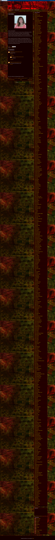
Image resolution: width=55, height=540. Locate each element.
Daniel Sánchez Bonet (37, 121)
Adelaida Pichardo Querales (38, 20)
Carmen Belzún (37, 84)
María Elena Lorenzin (37, 318)
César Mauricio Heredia (38, 92)
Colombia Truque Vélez (38, 104)
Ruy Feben (36, 455)
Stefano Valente (37, 481)
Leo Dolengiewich (37, 276)
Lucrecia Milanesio (37, 293)
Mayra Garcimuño (37, 347)
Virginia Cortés (37, 498)
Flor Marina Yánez (37, 172)
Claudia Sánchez (37, 100)
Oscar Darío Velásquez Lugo (38, 392)
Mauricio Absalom (37, 343)
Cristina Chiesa (37, 113)
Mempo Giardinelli (37, 350)
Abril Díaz (36, 17)
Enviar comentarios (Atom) (22, 82)
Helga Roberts (36, 201)
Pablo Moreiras (37, 401)
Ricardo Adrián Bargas (38, 435)
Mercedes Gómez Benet (38, 351)
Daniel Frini (36, 120)
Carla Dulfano (12, 47)
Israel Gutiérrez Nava (37, 208)
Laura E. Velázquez (37, 271)
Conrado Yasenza (37, 108)
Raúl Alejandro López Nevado (38, 430)
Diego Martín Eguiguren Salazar (39, 133)
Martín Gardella (37, 335)
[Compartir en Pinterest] (15, 46)
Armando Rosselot (37, 70)
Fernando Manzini (37, 167)
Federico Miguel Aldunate (38, 162)
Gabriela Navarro (37, 183)
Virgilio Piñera (36, 497)
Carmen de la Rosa (37, 87)
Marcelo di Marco (37, 308)
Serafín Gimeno (37, 467)
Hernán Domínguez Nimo (38, 204)
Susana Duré (36, 484)
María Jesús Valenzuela (38, 322)
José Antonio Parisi (37, 237)
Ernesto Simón (37, 145)
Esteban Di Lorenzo (37, 147)
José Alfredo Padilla (37, 234)
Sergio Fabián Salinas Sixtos (38, 472)
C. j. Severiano (37, 74)
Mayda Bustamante (37, 346)
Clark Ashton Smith (37, 96)
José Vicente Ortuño (37, 247)
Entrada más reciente (11, 79)
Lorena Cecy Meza (37, 288)
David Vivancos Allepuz (38, 126)
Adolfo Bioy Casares (37, 21)
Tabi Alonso (36, 485)
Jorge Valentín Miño (37, 233)
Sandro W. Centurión (37, 459)
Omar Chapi (36, 388)
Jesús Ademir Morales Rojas (38, 218)
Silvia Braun (36, 477)
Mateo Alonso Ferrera (37, 342)
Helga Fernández (37, 200)
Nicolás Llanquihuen (37, 380)
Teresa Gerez (36, 489)
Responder (12, 59)
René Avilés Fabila (37, 434)
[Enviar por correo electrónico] (12, 46)
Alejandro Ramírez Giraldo (38, 41)
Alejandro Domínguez (37, 38)
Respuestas (12, 55)
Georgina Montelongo (37, 184)
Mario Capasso (37, 330)
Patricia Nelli (36, 413)
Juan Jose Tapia (37, 258)
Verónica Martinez (37, 492)
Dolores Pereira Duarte (38, 137)
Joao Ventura (36, 222)
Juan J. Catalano (37, 255)
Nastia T (36, 371)
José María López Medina (38, 246)
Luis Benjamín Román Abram (38, 296)
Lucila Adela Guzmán (37, 292)
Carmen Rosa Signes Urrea (38, 88)
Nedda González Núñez (38, 372)
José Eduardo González (38, 238)
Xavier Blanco (36, 505)
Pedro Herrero (36, 418)
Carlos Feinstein (37, 80)
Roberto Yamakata (37, 442)
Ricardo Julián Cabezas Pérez (39, 438)
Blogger (33, 538)
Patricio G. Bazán (37, 414)
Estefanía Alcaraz (37, 150)
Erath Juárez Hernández (38, 142)
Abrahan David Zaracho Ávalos (39, 16)
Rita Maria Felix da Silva (38, 439)
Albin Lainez (36, 34)
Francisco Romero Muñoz (38, 175)
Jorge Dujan (36, 226)
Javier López (36, 217)
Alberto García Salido (37, 29)
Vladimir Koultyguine (37, 501)
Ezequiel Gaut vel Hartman (38, 154)
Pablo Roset (36, 402)
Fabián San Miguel (37, 159)
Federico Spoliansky (37, 163)
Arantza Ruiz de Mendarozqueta (39, 66)
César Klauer (36, 91)
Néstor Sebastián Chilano (38, 376)
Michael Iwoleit (37, 354)
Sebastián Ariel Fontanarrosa (38, 464)
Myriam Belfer (36, 367)
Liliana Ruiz (36, 284)
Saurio (35, 463)
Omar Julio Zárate (37, 389)
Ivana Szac (36, 209)
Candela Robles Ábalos (38, 75)
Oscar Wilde (36, 397)
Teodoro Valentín (37, 488)
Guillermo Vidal (37, 191)
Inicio (21, 79)
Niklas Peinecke (37, 381)
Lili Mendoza (36, 279)
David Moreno (36, 125)
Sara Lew (36, 460)
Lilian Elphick (36, 280)
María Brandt (36, 314)
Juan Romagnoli (37, 262)
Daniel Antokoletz (37, 117)
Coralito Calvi (36, 109)
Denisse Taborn (37, 129)
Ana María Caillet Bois (37, 50)
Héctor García (36, 193)
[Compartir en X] (13, 46)
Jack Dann (36, 212)
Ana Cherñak (36, 49)
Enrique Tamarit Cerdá (38, 141)
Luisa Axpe (36, 300)
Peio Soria (36, 421)
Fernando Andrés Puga (38, 166)
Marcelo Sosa (36, 309)
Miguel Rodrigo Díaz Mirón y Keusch (39, 360)
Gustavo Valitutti (37, 192)
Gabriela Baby (36, 180)
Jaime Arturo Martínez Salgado (39, 213)
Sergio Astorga (37, 468)
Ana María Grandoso (37, 53)
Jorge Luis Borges (37, 229)
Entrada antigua (30, 79)
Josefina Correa (37, 250)
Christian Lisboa (37, 95)
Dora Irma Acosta (37, 138)
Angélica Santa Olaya (37, 59)
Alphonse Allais (37, 45)
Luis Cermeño (36, 297)
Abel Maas (36, 13)
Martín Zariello (37, 338)
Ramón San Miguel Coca (38, 426)
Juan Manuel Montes (37, 259)
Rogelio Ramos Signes (38, 443)
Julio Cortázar (36, 267)
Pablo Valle (36, 405)
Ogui (36, 528)
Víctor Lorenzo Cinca (37, 493)
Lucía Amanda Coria (37, 289)
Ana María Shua (37, 54)
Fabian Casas (36, 155)
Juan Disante (36, 254)
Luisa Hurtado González (38, 301)
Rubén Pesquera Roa (37, 451)
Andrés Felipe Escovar (38, 58)
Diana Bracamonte (37, 130)
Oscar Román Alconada (38, 396)
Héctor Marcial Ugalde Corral (38, 197)
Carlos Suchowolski (37, 83)
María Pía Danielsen (37, 325)
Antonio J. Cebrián (37, 63)
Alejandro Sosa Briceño (38, 42)
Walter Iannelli (36, 502)
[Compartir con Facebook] (14, 46)
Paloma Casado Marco (38, 406)
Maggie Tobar (36, 304)
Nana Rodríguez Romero (38, 368)
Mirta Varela (36, 363)
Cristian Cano (37, 521)
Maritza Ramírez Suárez (38, 334)
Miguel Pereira (37, 359)
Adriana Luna (36, 24)
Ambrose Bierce (37, 46)
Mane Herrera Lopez (37, 305)
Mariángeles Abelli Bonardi (38, 326)
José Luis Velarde (37, 243)
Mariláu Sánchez (37, 329)
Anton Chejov (36, 62)
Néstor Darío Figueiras (38, 375)
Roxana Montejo (37, 447)
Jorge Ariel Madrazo (37, 225)
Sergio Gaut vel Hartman (38, 473)
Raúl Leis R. (36, 431)
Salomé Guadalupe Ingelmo (38, 456)
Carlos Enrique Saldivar (38, 79)
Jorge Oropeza (37, 230)
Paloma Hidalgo (37, 409)
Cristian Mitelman (37, 112)
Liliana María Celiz (37, 283)
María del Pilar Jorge (37, 317)
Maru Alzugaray (37, 339)
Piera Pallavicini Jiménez (38, 422)
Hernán (37, 525)
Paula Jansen (36, 417)
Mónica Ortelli (36, 364)
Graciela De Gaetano (37, 188)
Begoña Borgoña (37, 71)
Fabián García (36, 158)
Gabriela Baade (37, 179)
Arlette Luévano (37, 67)
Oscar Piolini (36, 393)
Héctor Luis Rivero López (38, 196)
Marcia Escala (36, 310)
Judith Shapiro (36, 263)
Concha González (37, 105)
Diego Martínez (37, 134)
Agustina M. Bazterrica (38, 25)
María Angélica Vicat (37, 313)
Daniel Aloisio (36, 116)
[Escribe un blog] (13, 46)
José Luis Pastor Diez (37, 242)
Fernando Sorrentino (37, 171)
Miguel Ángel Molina (37, 356)
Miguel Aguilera (37, 355)
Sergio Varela (36, 476)
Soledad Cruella (37, 480)
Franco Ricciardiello (37, 176)
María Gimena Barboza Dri (38, 321)
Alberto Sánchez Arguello (38, 33)
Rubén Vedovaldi (37, 452)
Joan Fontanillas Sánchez (38, 221)
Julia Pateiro (36, 264)
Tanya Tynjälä (37, 531)
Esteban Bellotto (37, 146)
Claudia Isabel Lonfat (37, 99)
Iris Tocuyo (36, 205)
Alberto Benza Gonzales (38, 28)
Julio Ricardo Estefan (37, 268)
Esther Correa (36, 151)
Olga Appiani (36, 385)
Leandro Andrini (37, 275)
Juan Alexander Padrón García (39, 251)
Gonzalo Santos (37, 187)
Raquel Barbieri (37, 427)
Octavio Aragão (37, 384)
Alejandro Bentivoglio (37, 37)
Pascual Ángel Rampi (37, 410)
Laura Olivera (36, 272)
